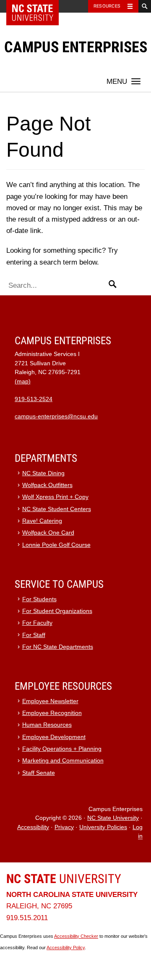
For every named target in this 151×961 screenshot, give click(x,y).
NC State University (113, 818)
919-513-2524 (33, 399)
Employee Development (54, 737)
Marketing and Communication (63, 761)
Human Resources (47, 725)
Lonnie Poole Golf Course (56, 545)
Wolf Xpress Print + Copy (55, 497)
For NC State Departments (57, 647)
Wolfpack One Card (48, 533)
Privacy (64, 827)
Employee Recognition (52, 713)
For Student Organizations (57, 611)
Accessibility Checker (76, 936)
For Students (39, 599)
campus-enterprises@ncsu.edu (56, 416)
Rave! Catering (42, 521)
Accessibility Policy (66, 947)
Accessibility (33, 827)
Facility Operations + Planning (62, 749)
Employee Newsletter (50, 701)
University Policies (103, 827)
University (63, 878)
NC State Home (38, 6)
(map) (23, 381)
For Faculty (37, 623)
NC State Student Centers (56, 509)
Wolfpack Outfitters (47, 485)
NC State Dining (43, 473)
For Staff (33, 635)
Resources (107, 6)
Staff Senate (38, 773)
